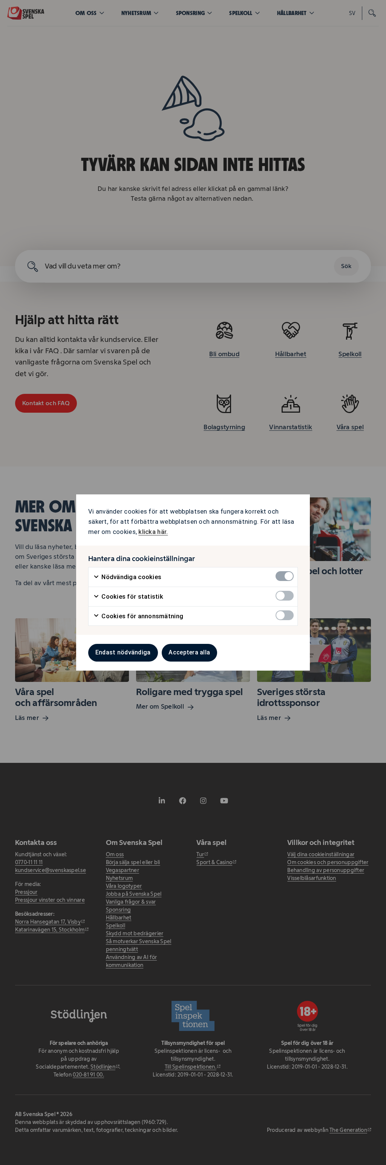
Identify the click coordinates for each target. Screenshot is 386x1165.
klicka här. (153, 531)
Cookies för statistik (131, 596)
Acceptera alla (189, 652)
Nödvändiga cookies (130, 577)
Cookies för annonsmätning (141, 616)
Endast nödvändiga (123, 652)
